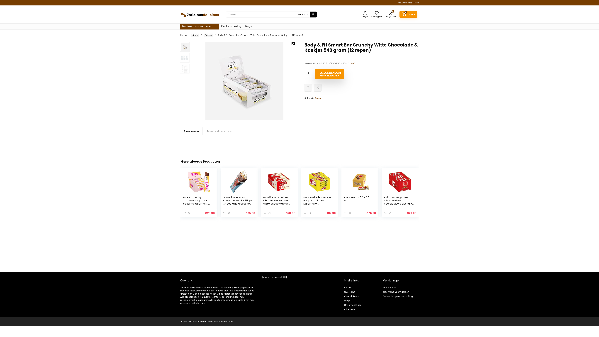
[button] (293, 43)
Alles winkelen (351, 296)
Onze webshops (352, 305)
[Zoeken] (313, 14)
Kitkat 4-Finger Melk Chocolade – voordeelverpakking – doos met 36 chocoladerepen (398, 203)
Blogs (248, 26)
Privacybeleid (390, 287)
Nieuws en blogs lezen (408, 2)
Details (352, 63)
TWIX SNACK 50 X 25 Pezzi (356, 198)
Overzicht (349, 291)
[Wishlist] (377, 13)
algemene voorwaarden (396, 291)
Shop (195, 35)
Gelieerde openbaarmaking (398, 296)
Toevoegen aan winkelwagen (329, 74)
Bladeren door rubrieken (197, 26)
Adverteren (350, 309)
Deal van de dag (231, 26)
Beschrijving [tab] (191, 131)
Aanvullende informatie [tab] (219, 131)
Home (183, 35)
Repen (208, 35)
